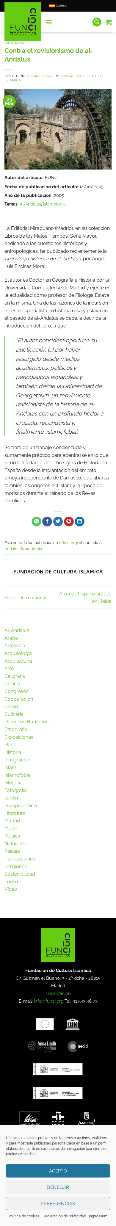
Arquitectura (18, 661)
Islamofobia (54, 203)
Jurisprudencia (20, 805)
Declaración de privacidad (64, 1216)
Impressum (98, 1216)
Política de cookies (24, 1216)
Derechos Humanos (26, 722)
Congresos (16, 691)
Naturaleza (16, 843)
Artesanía (14, 645)
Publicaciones (19, 859)
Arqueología (18, 653)
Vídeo (10, 889)
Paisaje (12, 851)
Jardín (11, 798)
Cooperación (18, 699)
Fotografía (15, 790)
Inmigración (17, 760)
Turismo (13, 882)
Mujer (10, 828)
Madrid (12, 821)
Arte (9, 668)
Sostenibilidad (19, 874)
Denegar (58, 1187)
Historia (12, 752)
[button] (49, 22)
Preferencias (58, 1203)
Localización (58, 993)
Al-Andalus (30, 203)
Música (12, 836)
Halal (10, 744)
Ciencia (12, 683)
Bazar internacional (25, 598)
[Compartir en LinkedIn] (79, 522)
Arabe (11, 638)
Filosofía (13, 783)
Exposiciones (18, 737)
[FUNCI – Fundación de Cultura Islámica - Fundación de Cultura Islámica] (22, 21)
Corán (11, 706)
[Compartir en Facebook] (47, 522)
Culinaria (13, 714)
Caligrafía (14, 676)
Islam (10, 767)
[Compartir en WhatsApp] (36, 522)
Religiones (15, 866)
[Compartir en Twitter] (58, 522)
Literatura (15, 813)
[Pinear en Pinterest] (69, 522)
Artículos (14, 43)
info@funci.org (48, 1001)
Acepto (58, 1171)
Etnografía (15, 729)
